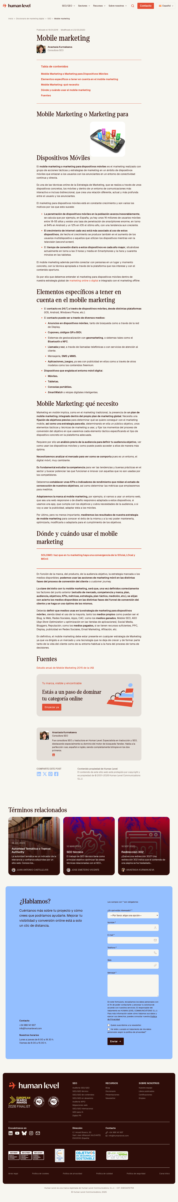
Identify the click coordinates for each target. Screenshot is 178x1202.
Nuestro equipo (145, 1088)
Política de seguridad (136, 1173)
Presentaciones (112, 1094)
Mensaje (111, 972)
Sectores (82, 5)
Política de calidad (104, 1173)
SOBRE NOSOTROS (149, 1083)
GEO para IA (77, 1112)
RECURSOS (112, 1083)
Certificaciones (145, 1094)
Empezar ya (52, 707)
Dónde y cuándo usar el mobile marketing (66, 90)
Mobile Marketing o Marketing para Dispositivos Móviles (74, 73)
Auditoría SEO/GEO (80, 1088)
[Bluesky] (24, 1133)
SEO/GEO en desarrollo (82, 1098)
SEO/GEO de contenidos (83, 1094)
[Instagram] (31, 1133)
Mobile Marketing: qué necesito (60, 84)
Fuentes (46, 95)
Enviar (114, 1041)
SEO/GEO (67, 5)
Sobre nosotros (116, 5)
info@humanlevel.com (30, 1028)
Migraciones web (79, 1105)
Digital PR (76, 1115)
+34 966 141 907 (27, 1025)
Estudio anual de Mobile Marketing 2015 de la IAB (65, 667)
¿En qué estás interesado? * (119, 910)
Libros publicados (146, 1091)
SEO (49, 18)
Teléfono (112, 947)
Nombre (111, 922)
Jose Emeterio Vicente (85, 869)
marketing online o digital (83, 280)
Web (109, 960)
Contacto (145, 5)
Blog (108, 1088)
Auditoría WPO (78, 1101)
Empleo (142, 1098)
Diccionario (111, 1091)
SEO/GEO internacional (82, 1108)
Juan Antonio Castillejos (32, 869)
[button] (165, 6)
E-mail (110, 935)
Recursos (98, 5)
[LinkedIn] (10, 1133)
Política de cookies (40, 1173)
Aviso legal (13, 1173)
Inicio (10, 18)
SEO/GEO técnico (80, 1091)
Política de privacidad (72, 1173)
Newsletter (110, 1098)
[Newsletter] (38, 1133)
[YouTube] (17, 1133)
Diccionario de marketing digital (30, 18)
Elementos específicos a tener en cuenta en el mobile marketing (79, 79)
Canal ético (164, 1173)
